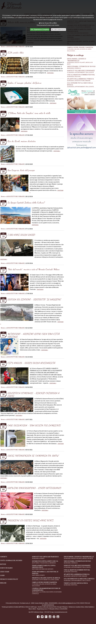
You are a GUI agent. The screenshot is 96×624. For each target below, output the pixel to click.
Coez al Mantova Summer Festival (81, 75)
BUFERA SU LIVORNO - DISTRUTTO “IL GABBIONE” (35, 299)
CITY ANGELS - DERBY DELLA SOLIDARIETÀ (31, 362)
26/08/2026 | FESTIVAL (74, 76)
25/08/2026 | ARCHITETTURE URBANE (78, 80)
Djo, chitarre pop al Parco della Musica (79, 579)
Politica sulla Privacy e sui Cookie (48, 25)
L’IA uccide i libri (16, 52)
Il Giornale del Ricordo (12, 603)
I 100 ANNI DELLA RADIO (21, 234)
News (3, 46)
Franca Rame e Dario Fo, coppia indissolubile (43, 567)
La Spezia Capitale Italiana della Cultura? (26, 202)
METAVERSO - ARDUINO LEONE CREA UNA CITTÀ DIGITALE (34, 335)
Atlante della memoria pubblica (80, 79)
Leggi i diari (4, 572)
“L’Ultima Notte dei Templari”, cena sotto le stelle (29, 113)
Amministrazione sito (60, 612)
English (3, 583)
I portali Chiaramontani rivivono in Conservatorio (47, 590)
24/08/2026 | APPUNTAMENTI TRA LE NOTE (80, 86)
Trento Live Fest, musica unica (76, 584)
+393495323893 (52, 603)
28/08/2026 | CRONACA (74, 68)
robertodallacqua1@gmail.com (67, 603)
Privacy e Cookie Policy (9, 579)
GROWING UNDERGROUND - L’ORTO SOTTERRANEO (34, 487)
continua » (50, 73)
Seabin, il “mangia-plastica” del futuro (24, 82)
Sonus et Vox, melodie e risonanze (81, 70)
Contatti (3, 557)
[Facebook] (38, 617)
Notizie (3, 564)
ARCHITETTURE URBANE (15, 46)
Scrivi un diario (6, 568)
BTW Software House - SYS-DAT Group (42, 612)
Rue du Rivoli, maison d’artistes (22, 141)
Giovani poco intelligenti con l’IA (45, 562)
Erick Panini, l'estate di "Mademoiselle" (76, 60)
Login (2, 575)
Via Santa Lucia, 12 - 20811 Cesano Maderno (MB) (34, 603)
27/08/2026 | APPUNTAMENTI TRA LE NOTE (80, 72)
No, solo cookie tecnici (58, 29)
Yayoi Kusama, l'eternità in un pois (81, 66)
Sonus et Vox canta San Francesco (45, 557)
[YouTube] (58, 617)
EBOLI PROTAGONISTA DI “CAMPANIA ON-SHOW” (33, 455)
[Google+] (46, 617)
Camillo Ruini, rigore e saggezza (80, 49)
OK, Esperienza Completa (40, 29)
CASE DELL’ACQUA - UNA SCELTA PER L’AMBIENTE (34, 425)
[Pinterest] (54, 617)
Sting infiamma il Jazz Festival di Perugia (45, 573)
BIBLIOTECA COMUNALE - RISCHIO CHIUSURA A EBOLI (34, 394)
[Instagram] (50, 617)
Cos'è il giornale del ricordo (11, 560)
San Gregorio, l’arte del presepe (21, 170)
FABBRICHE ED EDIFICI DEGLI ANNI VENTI (31, 520)
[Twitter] (42, 617)
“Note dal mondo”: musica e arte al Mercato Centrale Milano (33, 269)
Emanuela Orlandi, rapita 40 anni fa (46, 578)
